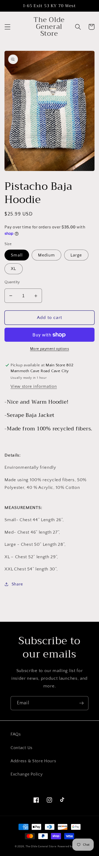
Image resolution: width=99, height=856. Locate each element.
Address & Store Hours (33, 761)
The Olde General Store (41, 846)
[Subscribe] (81, 703)
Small (17, 255)
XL (13, 268)
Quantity (12, 282)
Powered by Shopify (71, 846)
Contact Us (21, 747)
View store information (34, 386)
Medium (46, 255)
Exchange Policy (27, 774)
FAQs (16, 734)
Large (76, 255)
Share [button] (17, 584)
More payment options (49, 349)
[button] (7, 27)
